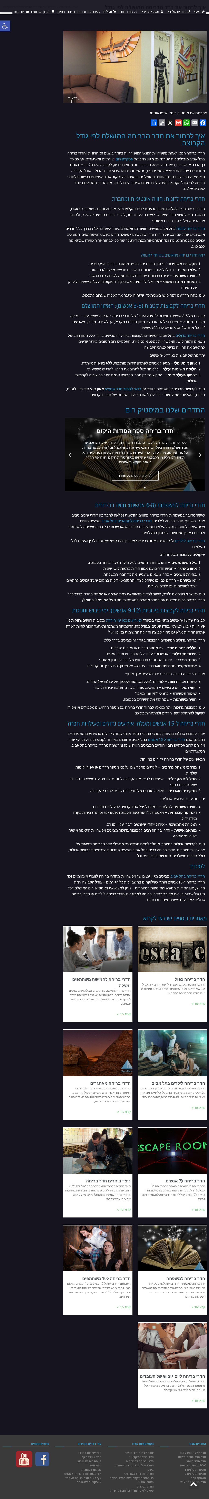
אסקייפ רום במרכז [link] (89, 1453)
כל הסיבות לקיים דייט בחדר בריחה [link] (132, 1478)
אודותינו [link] (36, 11)
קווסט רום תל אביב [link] (89, 1461)
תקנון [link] (46, 11)
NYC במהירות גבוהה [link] (193, 1465)
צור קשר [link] (18, 11)
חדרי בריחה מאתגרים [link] (110, 1083)
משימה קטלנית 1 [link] (195, 1470)
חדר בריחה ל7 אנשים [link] (185, 1181)
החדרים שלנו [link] (178, 11)
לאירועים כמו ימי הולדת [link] (124, 620)
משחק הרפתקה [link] (91, 1457)
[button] (152, 487)
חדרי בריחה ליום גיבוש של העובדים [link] (172, 1376)
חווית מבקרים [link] (145, 1486)
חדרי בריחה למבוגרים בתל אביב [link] (126, 521)
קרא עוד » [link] (198, 1004)
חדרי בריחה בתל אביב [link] (187, 876)
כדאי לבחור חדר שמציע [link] (123, 389)
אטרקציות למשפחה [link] (89, 1482)
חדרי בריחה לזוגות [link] (190, 228)
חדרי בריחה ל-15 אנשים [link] (166, 739)
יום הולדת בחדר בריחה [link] (82, 11)
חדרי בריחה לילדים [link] (190, 541)
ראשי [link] (197, 11)
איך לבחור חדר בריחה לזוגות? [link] (82, 1474)
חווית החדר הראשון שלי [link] (139, 1474)
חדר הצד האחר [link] (196, 1461)
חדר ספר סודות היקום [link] (192, 1457)
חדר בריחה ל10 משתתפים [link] (106, 1278)
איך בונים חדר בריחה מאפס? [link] (83, 1478)
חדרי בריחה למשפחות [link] (140, 1461)
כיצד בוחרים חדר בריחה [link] (108, 1181)
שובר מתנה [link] (125, 11)
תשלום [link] (107, 11)
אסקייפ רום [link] (124, 159)
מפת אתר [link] (95, 1465)
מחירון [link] (61, 11)
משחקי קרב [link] (198, 1478)
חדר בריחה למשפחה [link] (185, 1278)
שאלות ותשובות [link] (91, 1470)
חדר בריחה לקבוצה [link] (141, 1457)
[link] (5, 25)
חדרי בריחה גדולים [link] (190, 335)
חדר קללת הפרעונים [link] (193, 1453)
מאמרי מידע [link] (151, 11)
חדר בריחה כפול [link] (190, 979)
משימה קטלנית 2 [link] (195, 1474)
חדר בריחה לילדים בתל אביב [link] (178, 1083)
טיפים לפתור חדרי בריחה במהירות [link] (132, 1490)
